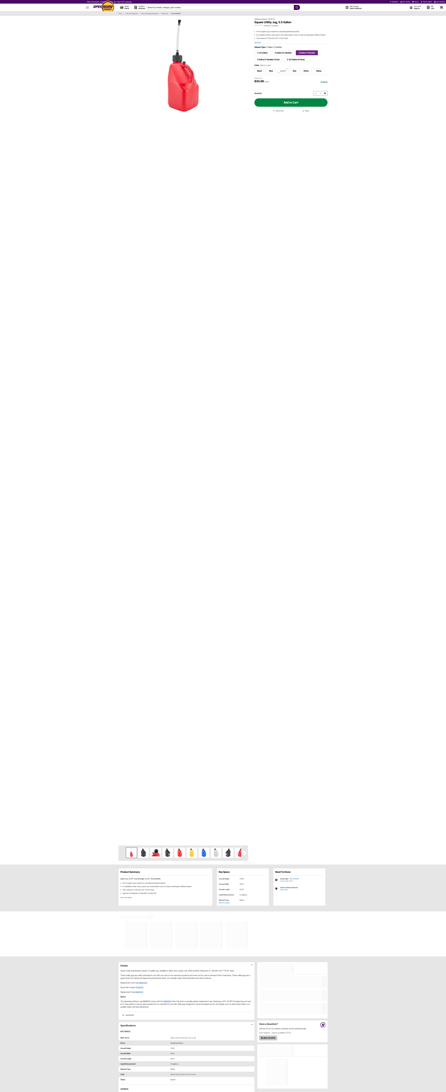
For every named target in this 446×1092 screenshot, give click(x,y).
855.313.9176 (294, 879)
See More (257, 42)
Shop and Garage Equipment (149, 13)
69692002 (143, 983)
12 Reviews (267, 25)
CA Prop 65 (130, 1015)
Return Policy (284, 890)
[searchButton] (296, 7)
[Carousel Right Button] (244, 853)
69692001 (139, 992)
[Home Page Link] (104, 7)
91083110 (139, 987)
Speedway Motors (260, 19)
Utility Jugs (165, 13)
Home (120, 13)
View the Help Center (286, 881)
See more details (126, 897)
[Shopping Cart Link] (441, 7)
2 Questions (274, 25)
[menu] (87, 7)
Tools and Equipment (131, 13)
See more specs (224, 903)
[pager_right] (245, 430)
